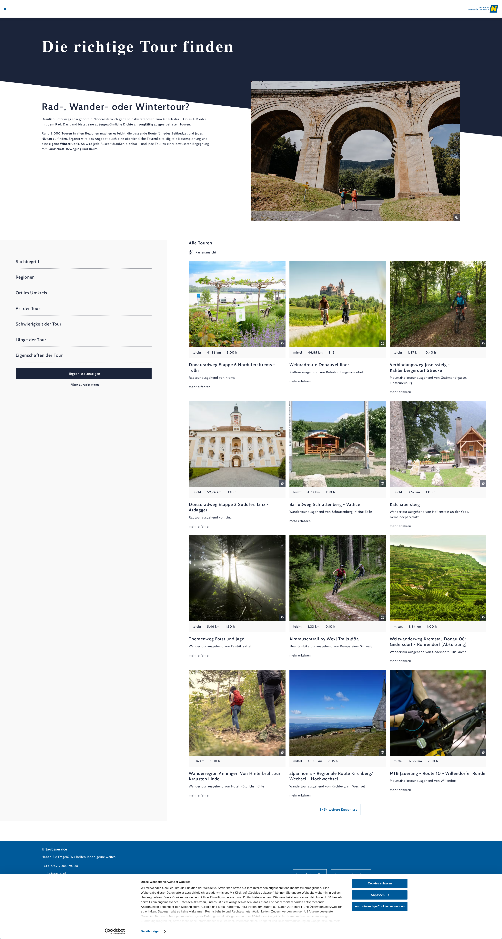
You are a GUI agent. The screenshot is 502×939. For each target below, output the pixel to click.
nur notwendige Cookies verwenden (380, 906)
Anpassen (378, 895)
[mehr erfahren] (237, 325)
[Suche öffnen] (27, 9)
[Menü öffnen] (5, 9)
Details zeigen (150, 931)
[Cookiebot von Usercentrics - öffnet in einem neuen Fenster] (115, 931)
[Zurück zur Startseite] (483, 9)
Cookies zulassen (380, 883)
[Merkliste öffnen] (22, 9)
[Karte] (16, 9)
